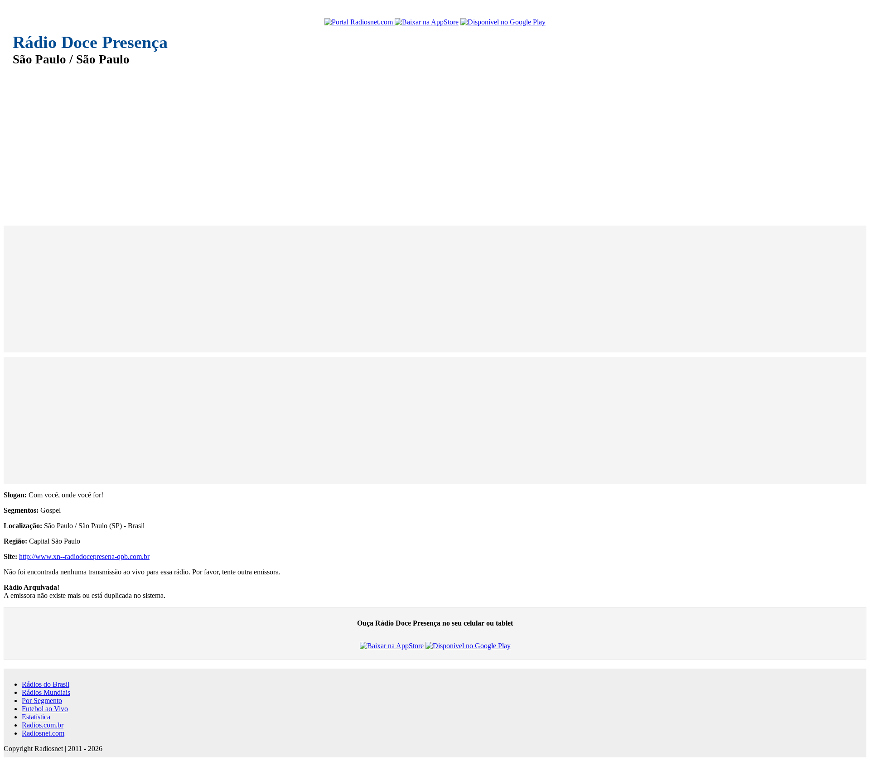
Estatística (36, 717)
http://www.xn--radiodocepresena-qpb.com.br (84, 556)
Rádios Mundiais (46, 692)
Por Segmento (42, 700)
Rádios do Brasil (45, 684)
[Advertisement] (284, 139)
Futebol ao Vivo (45, 709)
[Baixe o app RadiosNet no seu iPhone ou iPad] (427, 22)
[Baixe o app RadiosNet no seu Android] (503, 22)
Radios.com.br (42, 725)
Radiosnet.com (43, 733)
